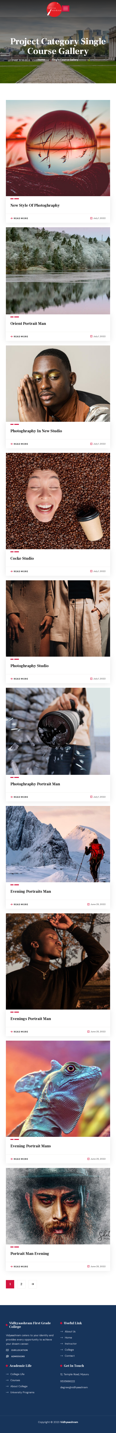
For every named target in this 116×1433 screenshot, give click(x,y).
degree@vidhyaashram (74, 1387)
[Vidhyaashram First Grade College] (54, 8)
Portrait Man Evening (29, 1253)
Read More (21, 218)
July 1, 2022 (99, 218)
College (69, 1349)
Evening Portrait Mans (30, 1146)
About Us (70, 1331)
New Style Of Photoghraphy (35, 205)
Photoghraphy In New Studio (36, 431)
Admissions (18, 1356)
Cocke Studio (22, 558)
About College (18, 1386)
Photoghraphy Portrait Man (35, 784)
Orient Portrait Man (28, 323)
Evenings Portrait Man (30, 1018)
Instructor (71, 1343)
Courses (15, 1380)
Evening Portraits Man (30, 891)
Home (42, 59)
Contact (70, 1355)
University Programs (22, 1392)
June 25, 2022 (98, 904)
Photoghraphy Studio (29, 665)
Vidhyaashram (69, 1422)
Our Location (19, 1350)
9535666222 (67, 1381)
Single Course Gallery (65, 59)
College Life (17, 1374)
